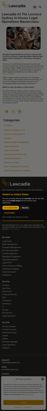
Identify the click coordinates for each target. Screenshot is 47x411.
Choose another (9, 212)
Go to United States (10, 208)
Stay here (25, 208)
